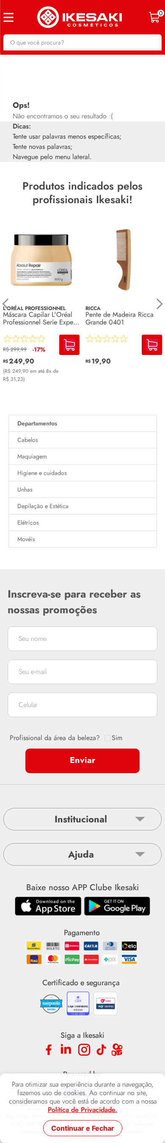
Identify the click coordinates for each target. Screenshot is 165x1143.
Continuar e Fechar (82, 1128)
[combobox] (82, 42)
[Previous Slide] (5, 304)
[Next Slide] (159, 304)
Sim (117, 738)
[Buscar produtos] (151, 42)
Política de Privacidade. (82, 1110)
